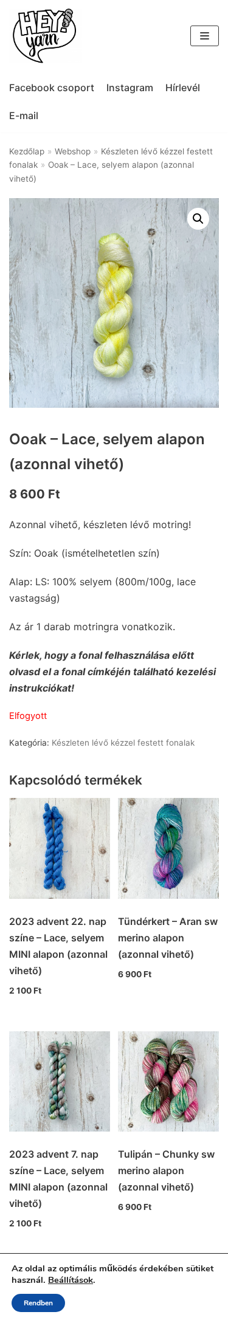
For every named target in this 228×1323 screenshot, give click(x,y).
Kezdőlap (26, 151)
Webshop (73, 151)
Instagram (129, 87)
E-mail (23, 115)
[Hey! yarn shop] (45, 36)
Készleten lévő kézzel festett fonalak (123, 742)
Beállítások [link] (70, 1280)
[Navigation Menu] (204, 36)
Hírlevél (182, 87)
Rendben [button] (38, 1303)
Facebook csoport (51, 87)
